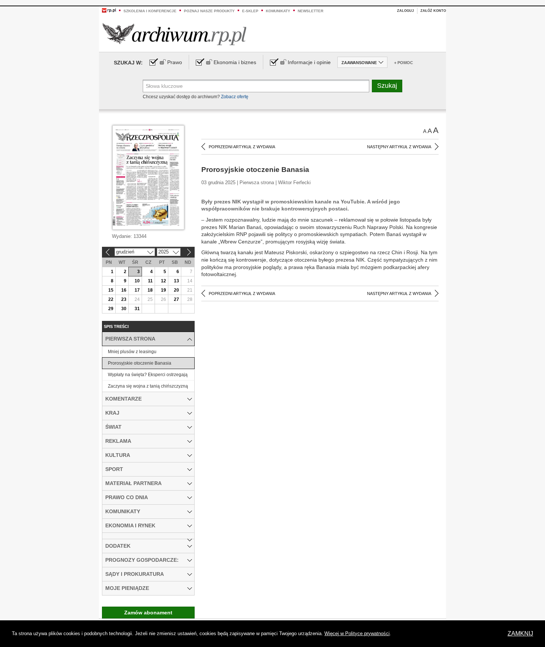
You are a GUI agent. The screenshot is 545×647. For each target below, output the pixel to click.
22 (110, 299)
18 (150, 290)
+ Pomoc (403, 62)
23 (123, 299)
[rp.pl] (109, 10)
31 (137, 308)
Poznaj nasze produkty (209, 11)
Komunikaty (278, 11)
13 (176, 280)
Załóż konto (433, 11)
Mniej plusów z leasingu (132, 351)
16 (123, 290)
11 (150, 280)
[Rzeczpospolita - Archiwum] (174, 34)
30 (123, 308)
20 (176, 290)
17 (137, 290)
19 (163, 290)
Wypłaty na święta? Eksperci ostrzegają (148, 374)
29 (110, 308)
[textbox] (256, 86)
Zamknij (520, 633)
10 (137, 280)
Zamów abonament (148, 613)
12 (163, 280)
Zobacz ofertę (234, 96)
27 (176, 299)
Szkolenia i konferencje (149, 11)
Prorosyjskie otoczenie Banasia (139, 363)
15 (110, 290)
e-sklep (250, 11)
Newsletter (310, 11)
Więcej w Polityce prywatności (357, 633)
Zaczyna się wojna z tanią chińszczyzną (148, 386)
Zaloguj (405, 11)
